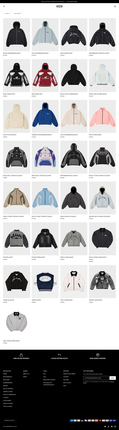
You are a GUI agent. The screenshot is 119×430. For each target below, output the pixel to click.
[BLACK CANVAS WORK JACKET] (102, 238)
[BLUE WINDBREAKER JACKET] (45, 34)
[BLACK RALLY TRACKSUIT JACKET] (16, 157)
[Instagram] (115, 426)
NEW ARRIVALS (7, 377)
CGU (44, 377)
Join (112, 378)
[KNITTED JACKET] (16, 238)
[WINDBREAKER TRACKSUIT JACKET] (102, 34)
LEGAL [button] (45, 371)
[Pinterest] (112, 426)
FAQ (64, 385)
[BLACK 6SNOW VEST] (16, 75)
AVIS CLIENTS (67, 382)
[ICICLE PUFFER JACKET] (16, 116)
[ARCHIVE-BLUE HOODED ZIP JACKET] (102, 197)
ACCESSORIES (7, 400)
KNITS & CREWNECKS (9, 394)
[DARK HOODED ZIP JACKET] (73, 197)
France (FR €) (9, 420)
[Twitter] (105, 426)
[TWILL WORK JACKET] (73, 281)
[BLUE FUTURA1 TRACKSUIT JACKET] (45, 197)
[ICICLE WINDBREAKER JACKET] (73, 116)
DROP (25, 377)
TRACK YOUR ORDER (69, 374)
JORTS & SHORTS (8, 403)
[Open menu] (5, 6)
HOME (5, 374)
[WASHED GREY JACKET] (102, 281)
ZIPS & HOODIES (8, 388)
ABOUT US (26, 374)
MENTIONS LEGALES (49, 379)
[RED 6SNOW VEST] (45, 75)
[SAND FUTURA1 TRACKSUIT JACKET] (16, 197)
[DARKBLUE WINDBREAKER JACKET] (45, 116)
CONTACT (66, 377)
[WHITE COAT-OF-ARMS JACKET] (102, 75)
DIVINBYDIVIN (9, 426)
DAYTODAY (6, 379)
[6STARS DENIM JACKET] (45, 238)
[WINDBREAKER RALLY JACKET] (73, 157)
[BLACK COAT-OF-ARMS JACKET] (73, 75)
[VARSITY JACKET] (45, 281)
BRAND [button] (25, 371)
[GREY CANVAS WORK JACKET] (16, 322)
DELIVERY (66, 379)
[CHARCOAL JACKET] (16, 281)
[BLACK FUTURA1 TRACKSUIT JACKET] (102, 157)
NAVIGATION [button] (7, 371)
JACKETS (5, 385)
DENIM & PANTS (8, 391)
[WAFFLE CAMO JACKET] (73, 238)
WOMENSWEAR (7, 382)
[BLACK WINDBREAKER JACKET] (16, 34)
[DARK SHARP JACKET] (73, 34)
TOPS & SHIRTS (7, 406)
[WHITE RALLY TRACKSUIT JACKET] (45, 157)
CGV (44, 374)
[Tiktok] (108, 426)
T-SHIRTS (5, 397)
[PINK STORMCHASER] (102, 116)
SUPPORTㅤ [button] (66, 371)
